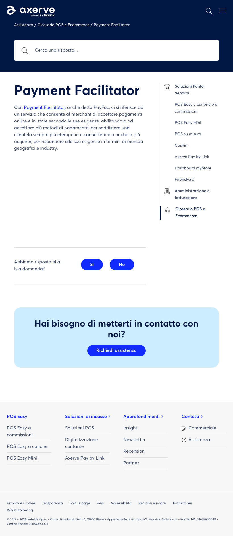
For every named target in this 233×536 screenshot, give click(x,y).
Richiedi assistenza (116, 350)
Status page (80, 503)
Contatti (190, 417)
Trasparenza (52, 503)
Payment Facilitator (44, 107)
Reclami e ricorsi (152, 503)
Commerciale (202, 428)
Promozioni (182, 503)
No (122, 264)
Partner (131, 463)
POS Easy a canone (27, 446)
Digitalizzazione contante (81, 443)
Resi (100, 503)
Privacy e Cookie (21, 503)
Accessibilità (121, 503)
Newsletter (134, 440)
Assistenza (199, 440)
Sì (92, 264)
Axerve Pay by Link (84, 458)
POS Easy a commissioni (20, 431)
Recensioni (134, 451)
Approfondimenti (141, 417)
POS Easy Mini (22, 458)
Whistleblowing (20, 510)
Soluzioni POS (79, 428)
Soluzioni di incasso (86, 417)
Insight (130, 428)
